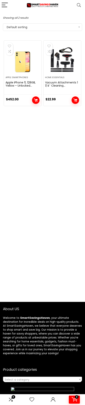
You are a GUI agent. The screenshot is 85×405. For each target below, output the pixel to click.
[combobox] (42, 379)
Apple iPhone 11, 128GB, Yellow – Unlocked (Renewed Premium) (21, 85)
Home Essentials (54, 77)
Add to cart (36, 100)
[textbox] (42, 379)
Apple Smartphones (17, 77)
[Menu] (4, 5)
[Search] (79, 5)
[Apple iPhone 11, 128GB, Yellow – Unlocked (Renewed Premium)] (23, 60)
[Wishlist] (31, 399)
